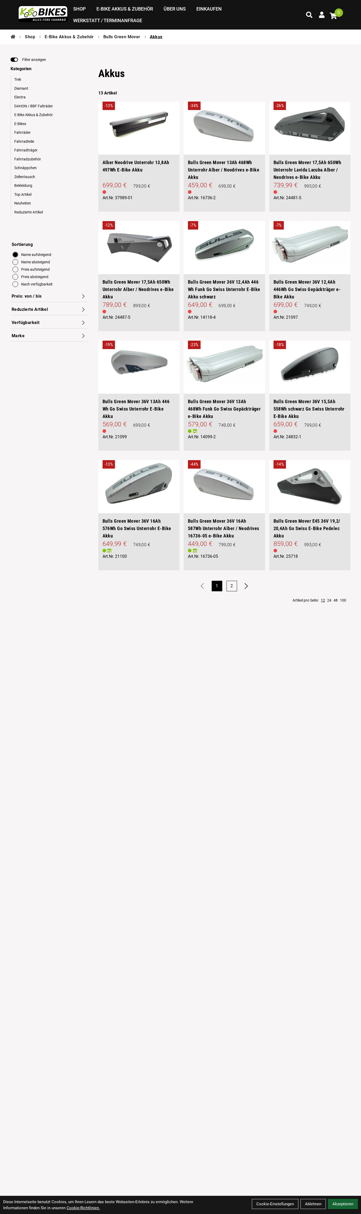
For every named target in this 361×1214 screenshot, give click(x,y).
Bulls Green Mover (121, 36)
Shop (79, 9)
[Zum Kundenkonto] (322, 14)
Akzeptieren (342, 1204)
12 (323, 600)
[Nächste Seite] (246, 586)
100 (343, 600)
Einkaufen (209, 9)
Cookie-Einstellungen (275, 1204)
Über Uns (175, 9)
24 (329, 600)
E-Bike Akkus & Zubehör (124, 9)
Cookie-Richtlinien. (83, 1208)
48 (336, 600)
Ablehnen (313, 1204)
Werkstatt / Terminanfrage (107, 20)
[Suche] (309, 14)
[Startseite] (13, 37)
